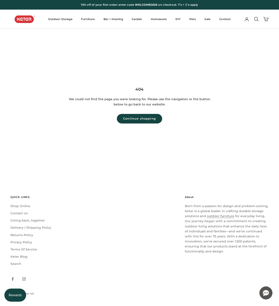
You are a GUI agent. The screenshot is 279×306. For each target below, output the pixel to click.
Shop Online (20, 206)
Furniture (88, 19)
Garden (137, 19)
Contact (225, 19)
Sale (207, 19)
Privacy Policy (21, 242)
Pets (192, 19)
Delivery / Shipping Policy (30, 228)
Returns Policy (21, 235)
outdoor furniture (220, 216)
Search (15, 264)
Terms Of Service (23, 249)
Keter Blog (18, 257)
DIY (178, 19)
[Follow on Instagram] (24, 279)
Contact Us (19, 213)
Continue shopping (139, 118)
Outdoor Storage (60, 19)
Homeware (159, 19)
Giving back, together (27, 220)
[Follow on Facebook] (12, 279)
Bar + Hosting (113, 19)
